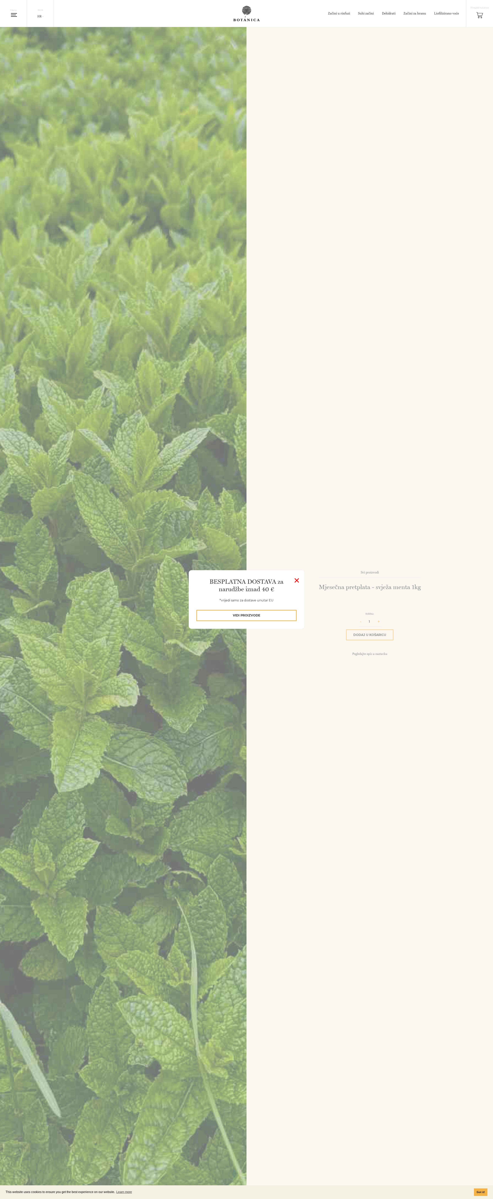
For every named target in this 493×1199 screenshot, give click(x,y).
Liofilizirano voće (446, 13)
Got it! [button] (481, 1192)
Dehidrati (389, 13)
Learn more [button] (124, 1192)
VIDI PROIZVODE (246, 615)
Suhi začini (366, 13)
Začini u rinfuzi (339, 13)
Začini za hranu (414, 13)
